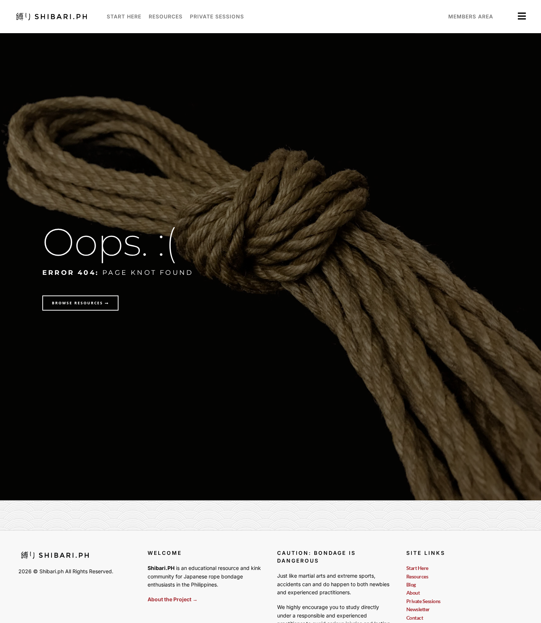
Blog (411, 584)
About (413, 592)
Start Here (124, 16)
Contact (414, 618)
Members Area (470, 16)
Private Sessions (217, 16)
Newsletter (418, 609)
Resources (166, 16)
